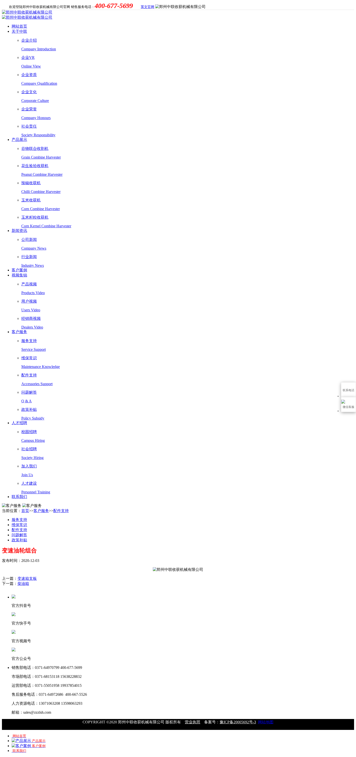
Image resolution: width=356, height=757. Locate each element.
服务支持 (19, 520)
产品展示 (19, 140)
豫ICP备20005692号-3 (238, 722)
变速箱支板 (27, 578)
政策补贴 (19, 540)
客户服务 (19, 332)
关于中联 (19, 31)
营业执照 (192, 722)
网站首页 (19, 26)
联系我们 (19, 497)
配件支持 (61, 511)
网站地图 (265, 722)
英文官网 (147, 7)
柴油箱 (23, 583)
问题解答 (19, 535)
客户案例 (19, 270)
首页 (25, 511)
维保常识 (19, 525)
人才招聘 (19, 423)
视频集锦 (19, 275)
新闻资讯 (19, 231)
